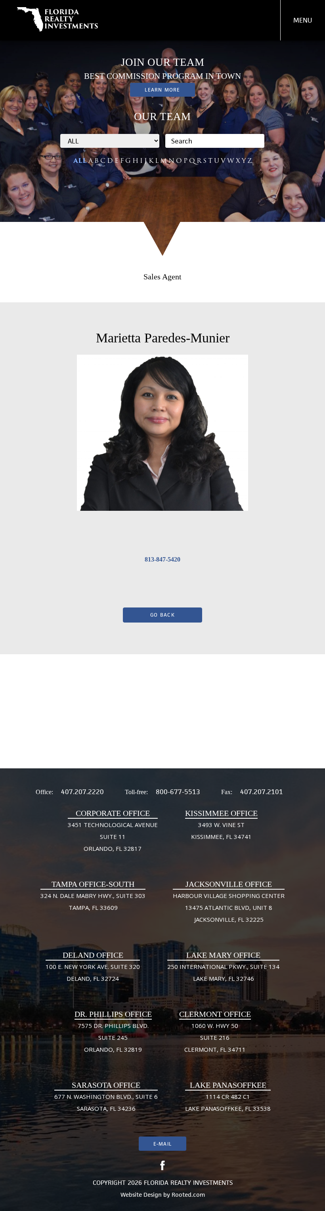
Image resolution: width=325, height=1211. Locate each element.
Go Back (162, 614)
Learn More (162, 89)
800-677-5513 (178, 791)
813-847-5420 (162, 559)
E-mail (162, 1143)
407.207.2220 (82, 791)
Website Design (141, 1194)
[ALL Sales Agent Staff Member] (109, 141)
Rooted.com (188, 1194)
